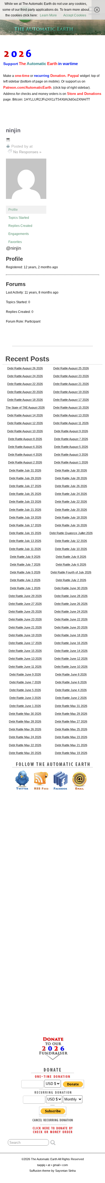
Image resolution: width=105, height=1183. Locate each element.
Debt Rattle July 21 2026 (25, 509)
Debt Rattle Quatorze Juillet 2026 (71, 533)
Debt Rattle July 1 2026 (25, 588)
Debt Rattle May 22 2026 (25, 745)
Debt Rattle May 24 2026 (25, 737)
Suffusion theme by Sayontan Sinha (52, 1170)
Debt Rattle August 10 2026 (25, 431)
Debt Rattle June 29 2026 (25, 596)
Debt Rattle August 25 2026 (71, 368)
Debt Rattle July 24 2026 (71, 493)
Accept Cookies (74, 15)
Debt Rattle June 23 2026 (25, 619)
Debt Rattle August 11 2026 (71, 423)
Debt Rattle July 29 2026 (25, 478)
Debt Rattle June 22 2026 (71, 619)
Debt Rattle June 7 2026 (25, 682)
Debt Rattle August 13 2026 (71, 415)
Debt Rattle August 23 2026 (71, 376)
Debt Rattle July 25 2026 (25, 493)
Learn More (48, 15)
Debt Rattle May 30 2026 (25, 713)
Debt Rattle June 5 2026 (25, 690)
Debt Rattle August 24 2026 (25, 376)
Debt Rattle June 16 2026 (71, 643)
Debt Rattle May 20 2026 (25, 753)
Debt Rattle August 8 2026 (25, 439)
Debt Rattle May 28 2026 (25, 721)
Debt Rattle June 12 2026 (71, 658)
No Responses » (27, 152)
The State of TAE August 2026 (25, 407)
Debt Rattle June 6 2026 (71, 682)
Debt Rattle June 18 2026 (71, 635)
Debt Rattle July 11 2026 (25, 549)
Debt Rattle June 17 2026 (25, 643)
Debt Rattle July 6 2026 (71, 564)
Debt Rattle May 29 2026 (71, 713)
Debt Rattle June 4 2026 (71, 690)
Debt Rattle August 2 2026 (25, 462)
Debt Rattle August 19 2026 (71, 392)
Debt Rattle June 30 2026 (71, 588)
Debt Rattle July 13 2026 (25, 540)
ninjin (13, 130)
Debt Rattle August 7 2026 (71, 439)
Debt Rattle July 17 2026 (25, 525)
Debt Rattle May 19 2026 (71, 753)
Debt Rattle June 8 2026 (71, 674)
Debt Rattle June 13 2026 (25, 658)
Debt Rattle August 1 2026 (71, 462)
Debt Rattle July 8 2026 (71, 556)
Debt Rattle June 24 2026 (71, 611)
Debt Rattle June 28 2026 (71, 596)
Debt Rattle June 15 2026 (25, 650)
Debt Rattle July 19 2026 (25, 517)
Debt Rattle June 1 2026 (25, 705)
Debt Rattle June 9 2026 (25, 674)
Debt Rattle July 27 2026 (25, 486)
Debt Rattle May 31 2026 (71, 705)
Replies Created (20, 226)
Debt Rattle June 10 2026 (71, 666)
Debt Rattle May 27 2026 (71, 721)
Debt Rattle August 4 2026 (25, 454)
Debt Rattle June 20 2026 (71, 627)
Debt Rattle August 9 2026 (71, 431)
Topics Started (18, 218)
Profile (13, 210)
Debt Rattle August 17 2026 (71, 399)
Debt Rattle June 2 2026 (71, 697)
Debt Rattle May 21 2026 (71, 745)
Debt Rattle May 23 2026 (71, 737)
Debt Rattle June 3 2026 (25, 697)
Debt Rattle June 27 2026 (25, 603)
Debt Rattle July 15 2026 (25, 533)
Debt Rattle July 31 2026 (25, 470)
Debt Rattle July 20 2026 (71, 509)
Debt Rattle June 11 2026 (25, 666)
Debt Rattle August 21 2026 (71, 383)
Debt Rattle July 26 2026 (71, 486)
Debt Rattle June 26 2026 (71, 603)
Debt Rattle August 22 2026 (25, 383)
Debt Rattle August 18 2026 (25, 399)
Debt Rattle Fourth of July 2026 (71, 572)
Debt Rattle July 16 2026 (71, 525)
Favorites (15, 242)
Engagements (18, 234)
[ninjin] (26, 203)
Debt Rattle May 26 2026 (25, 729)
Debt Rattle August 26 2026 (25, 368)
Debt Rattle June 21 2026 (25, 627)
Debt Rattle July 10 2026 (71, 549)
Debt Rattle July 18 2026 (71, 517)
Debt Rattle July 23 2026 (25, 501)
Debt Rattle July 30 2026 (71, 470)
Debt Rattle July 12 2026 (71, 540)
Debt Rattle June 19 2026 (25, 635)
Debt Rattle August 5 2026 (71, 446)
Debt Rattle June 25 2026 (25, 611)
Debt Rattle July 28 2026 (71, 478)
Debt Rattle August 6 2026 (25, 446)
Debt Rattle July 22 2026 (71, 501)
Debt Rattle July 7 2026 (25, 564)
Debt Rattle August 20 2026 (25, 392)
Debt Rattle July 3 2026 (25, 580)
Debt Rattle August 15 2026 (71, 407)
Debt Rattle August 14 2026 (25, 415)
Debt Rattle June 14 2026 (71, 650)
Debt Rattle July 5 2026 (25, 572)
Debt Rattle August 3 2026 (71, 454)
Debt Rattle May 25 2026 (71, 729)
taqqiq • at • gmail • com (52, 1165)
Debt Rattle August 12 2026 (25, 423)
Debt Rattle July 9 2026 (25, 556)
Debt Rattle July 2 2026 (71, 580)
